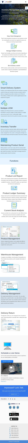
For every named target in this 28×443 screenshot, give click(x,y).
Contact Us (14, 394)
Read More (3, 381)
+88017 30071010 (14, 432)
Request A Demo (7, 361)
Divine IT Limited (13, 441)
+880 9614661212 (15, 433)
